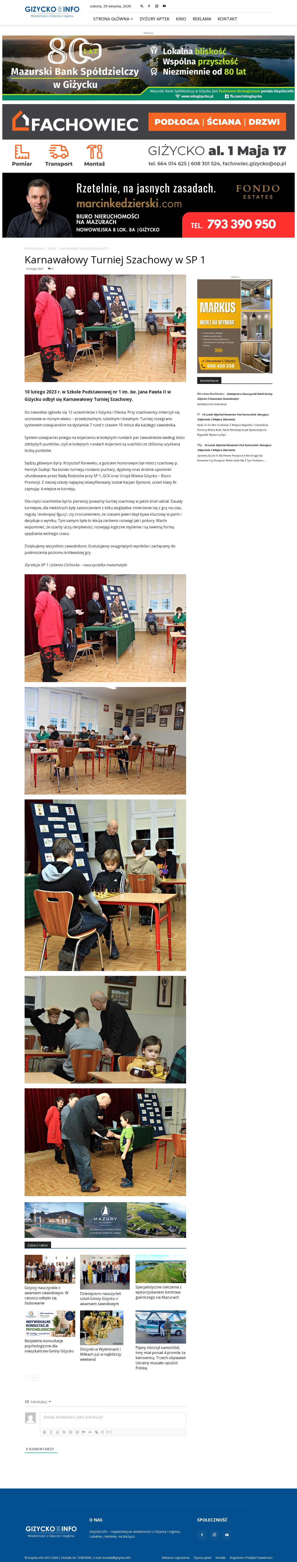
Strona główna (111, 19)
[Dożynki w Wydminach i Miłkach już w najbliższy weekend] (105, 1327)
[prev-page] (27, 1377)
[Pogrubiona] (44, 1432)
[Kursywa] (51, 1432)
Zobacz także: (37, 1245)
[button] (142, 6)
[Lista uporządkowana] (70, 1432)
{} (102, 1432)
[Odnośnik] (96, 1432)
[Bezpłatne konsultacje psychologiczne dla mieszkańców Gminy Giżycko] (50, 1323)
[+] (109, 1432)
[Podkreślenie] (57, 1432)
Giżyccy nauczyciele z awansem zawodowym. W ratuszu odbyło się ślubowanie (46, 1295)
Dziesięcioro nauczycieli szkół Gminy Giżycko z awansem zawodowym (100, 1298)
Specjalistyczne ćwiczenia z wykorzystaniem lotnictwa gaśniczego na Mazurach (159, 1292)
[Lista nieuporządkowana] (77, 1432)
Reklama (202, 19)
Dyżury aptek (154, 19)
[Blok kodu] (90, 1432)
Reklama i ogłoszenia (176, 1558)
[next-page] (35, 1377)
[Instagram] (156, 6)
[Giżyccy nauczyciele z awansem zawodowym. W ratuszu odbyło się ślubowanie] (50, 1269)
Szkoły (52, 248)
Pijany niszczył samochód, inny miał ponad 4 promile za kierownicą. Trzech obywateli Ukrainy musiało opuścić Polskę (161, 1357)
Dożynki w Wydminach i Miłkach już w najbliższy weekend (100, 1354)
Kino (181, 19)
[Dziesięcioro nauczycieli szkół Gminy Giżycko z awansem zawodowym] (105, 1272)
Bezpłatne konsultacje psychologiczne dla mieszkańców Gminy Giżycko (49, 1346)
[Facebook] (148, 6)
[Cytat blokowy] (83, 1432)
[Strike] (64, 1432)
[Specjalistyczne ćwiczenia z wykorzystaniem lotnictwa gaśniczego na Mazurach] (161, 1269)
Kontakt (227, 19)
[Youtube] (164, 6)
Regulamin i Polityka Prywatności (251, 1558)
